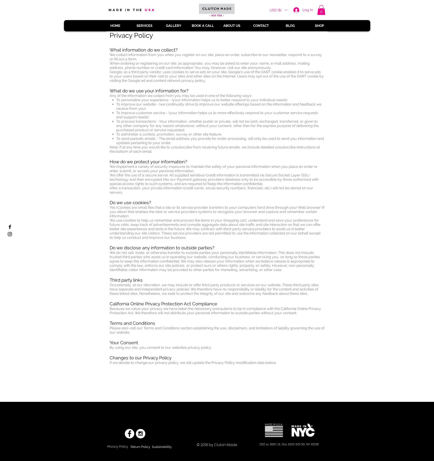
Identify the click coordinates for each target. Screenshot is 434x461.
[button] (278, 10)
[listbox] (278, 10)
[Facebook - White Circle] (129, 433)
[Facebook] (10, 227)
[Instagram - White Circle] (140, 433)
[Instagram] (10, 234)
